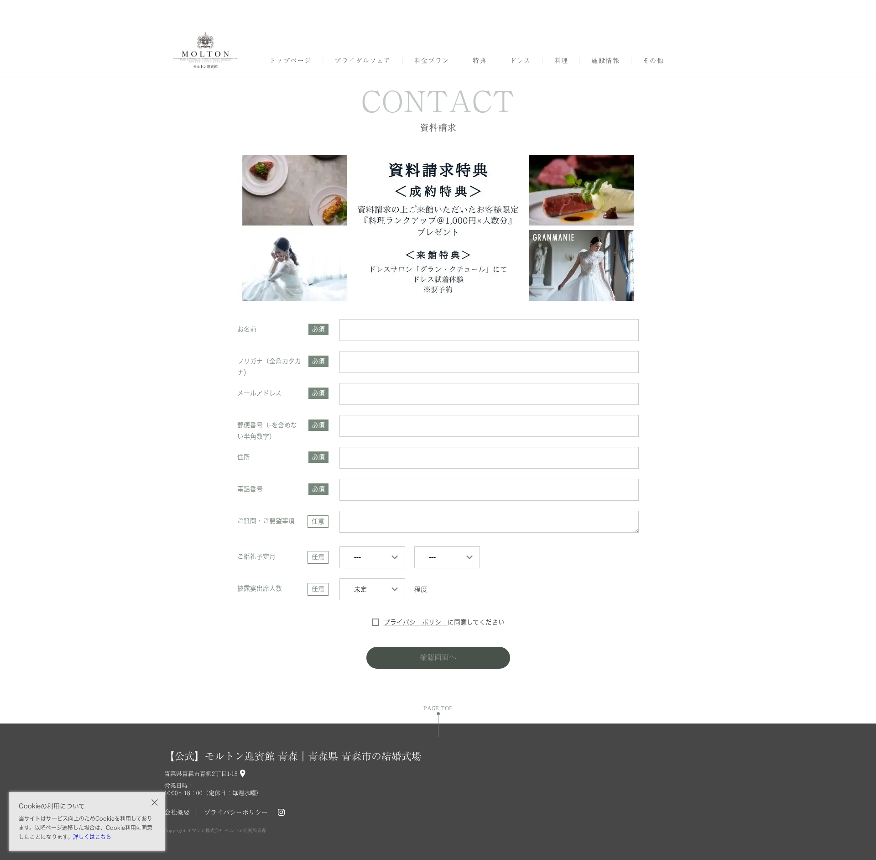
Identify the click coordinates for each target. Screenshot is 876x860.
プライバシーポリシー (416, 622)
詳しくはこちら (92, 836)
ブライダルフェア (362, 61)
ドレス (520, 61)
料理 (561, 61)
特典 (480, 61)
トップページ (290, 61)
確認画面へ (438, 657)
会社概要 (177, 812)
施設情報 (605, 61)
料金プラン (431, 61)
